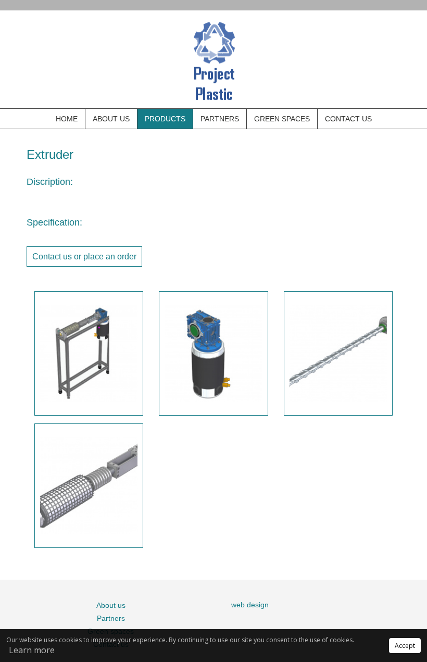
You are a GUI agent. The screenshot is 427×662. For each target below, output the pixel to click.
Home (67, 119)
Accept (405, 645)
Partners (219, 119)
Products (165, 119)
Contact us (348, 119)
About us (111, 119)
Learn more (32, 650)
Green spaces (282, 119)
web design (250, 605)
